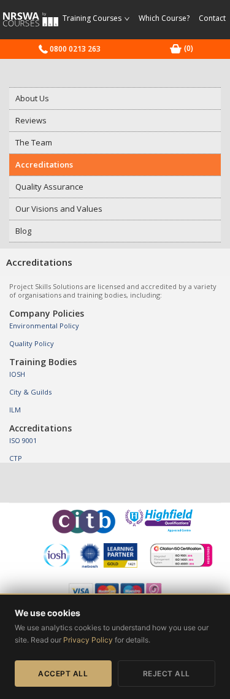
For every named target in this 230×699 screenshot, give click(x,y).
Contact (212, 18)
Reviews (31, 120)
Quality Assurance (49, 186)
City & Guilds (30, 391)
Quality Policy (31, 343)
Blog (23, 230)
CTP (15, 458)
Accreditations (44, 164)
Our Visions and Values (58, 208)
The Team (33, 142)
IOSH (17, 374)
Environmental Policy (44, 325)
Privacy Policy (88, 639)
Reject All (166, 673)
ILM (15, 409)
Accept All (63, 673)
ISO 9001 (23, 440)
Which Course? (164, 18)
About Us (32, 98)
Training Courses (93, 18)
